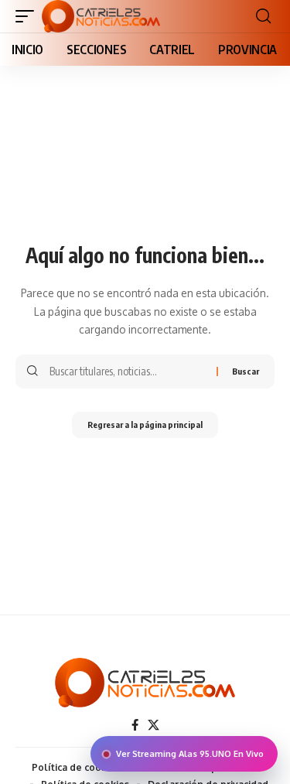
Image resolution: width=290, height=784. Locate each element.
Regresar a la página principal (145, 424)
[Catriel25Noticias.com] (101, 16)
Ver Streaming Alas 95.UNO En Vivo (190, 753)
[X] (153, 725)
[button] (28, 16)
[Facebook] (135, 725)
